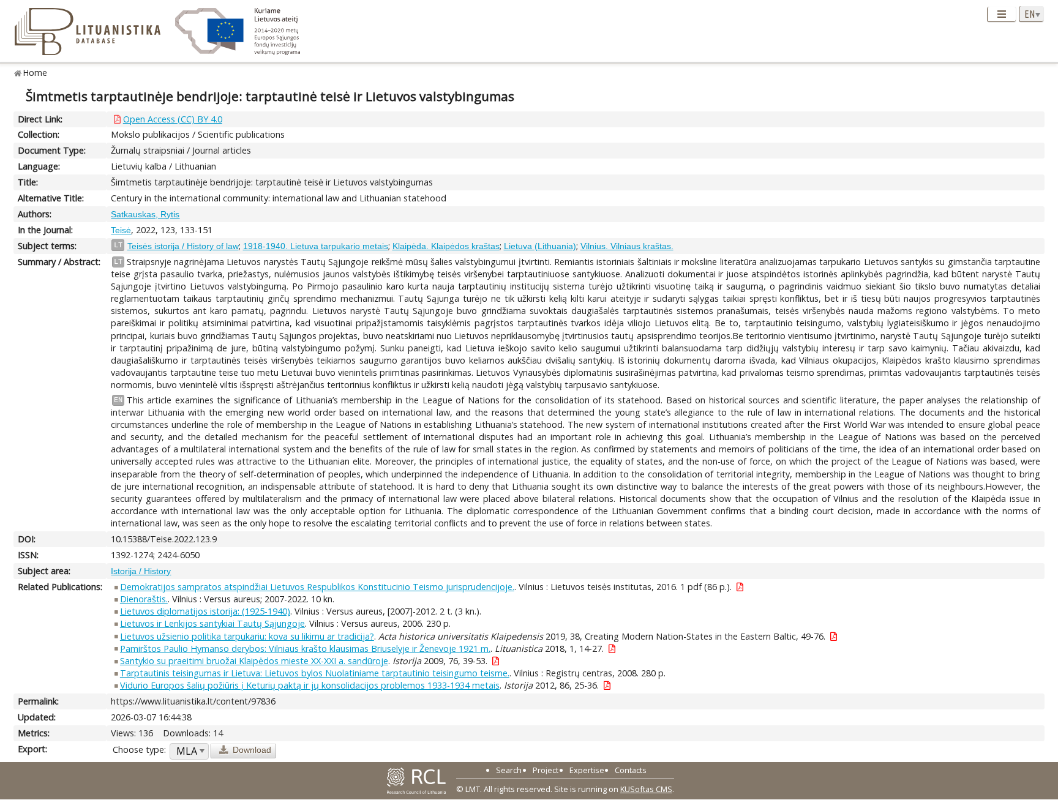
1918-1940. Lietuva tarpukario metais (315, 246)
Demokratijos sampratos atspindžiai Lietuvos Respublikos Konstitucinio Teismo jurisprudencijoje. (317, 587)
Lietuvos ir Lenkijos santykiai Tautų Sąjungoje (212, 623)
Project (545, 770)
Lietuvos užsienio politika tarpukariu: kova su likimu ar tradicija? (247, 636)
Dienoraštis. (144, 599)
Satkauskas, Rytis (145, 214)
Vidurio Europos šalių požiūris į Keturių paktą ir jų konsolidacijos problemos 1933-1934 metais (310, 685)
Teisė (121, 230)
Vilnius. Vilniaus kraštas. (626, 246)
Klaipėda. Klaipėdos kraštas (446, 246)
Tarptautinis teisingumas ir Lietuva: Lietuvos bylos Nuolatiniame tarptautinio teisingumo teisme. (314, 673)
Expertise (586, 770)
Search (509, 770)
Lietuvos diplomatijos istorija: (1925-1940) (205, 611)
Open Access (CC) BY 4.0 (172, 119)
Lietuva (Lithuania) (540, 246)
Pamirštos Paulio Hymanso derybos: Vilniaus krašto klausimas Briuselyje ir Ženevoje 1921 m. (305, 648)
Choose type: (139, 749)
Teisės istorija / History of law (183, 246)
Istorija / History (141, 571)
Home (35, 72)
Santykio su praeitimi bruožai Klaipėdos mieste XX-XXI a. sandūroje (254, 661)
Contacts (631, 770)
